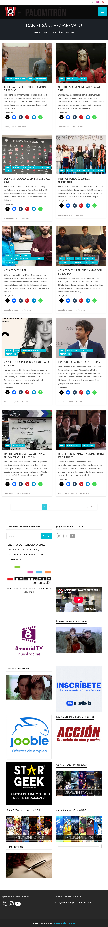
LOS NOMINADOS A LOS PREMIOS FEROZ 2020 (27, 180)
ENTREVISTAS (88, 259)
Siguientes (89, 507)
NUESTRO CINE (44, 167)
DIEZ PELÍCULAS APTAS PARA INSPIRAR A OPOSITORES (81, 455)
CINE (30, 79)
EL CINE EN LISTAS (73, 446)
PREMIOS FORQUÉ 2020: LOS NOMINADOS (74, 180)
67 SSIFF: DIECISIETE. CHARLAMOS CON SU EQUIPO (80, 272)
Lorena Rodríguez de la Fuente (80, 493)
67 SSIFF (9, 255)
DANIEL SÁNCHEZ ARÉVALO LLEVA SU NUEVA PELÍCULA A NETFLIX (25, 455)
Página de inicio (41, 32)
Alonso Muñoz (77, 127)
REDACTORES (41, 79)
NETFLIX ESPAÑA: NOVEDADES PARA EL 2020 (80, 89)
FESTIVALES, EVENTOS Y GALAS (24, 167)
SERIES (83, 79)
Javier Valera (26, 218)
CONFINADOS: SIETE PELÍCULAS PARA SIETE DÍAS (25, 89)
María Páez (26, 493)
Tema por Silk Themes (63, 923)
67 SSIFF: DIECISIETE (15, 270)
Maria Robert (21, 127)
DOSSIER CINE (72, 350)
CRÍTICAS (26, 255)
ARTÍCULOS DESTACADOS (15, 79)
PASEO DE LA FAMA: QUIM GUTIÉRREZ (79, 362)
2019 (61, 259)
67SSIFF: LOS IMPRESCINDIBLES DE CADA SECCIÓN (26, 364)
